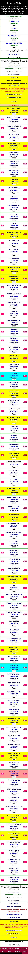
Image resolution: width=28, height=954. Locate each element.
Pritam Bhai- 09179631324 (14, 75)
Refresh (14, 25)
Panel (25, 110)
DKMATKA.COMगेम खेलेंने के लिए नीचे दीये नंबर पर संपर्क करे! (14, 928)
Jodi (2, 110)
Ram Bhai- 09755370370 (14, 66)
